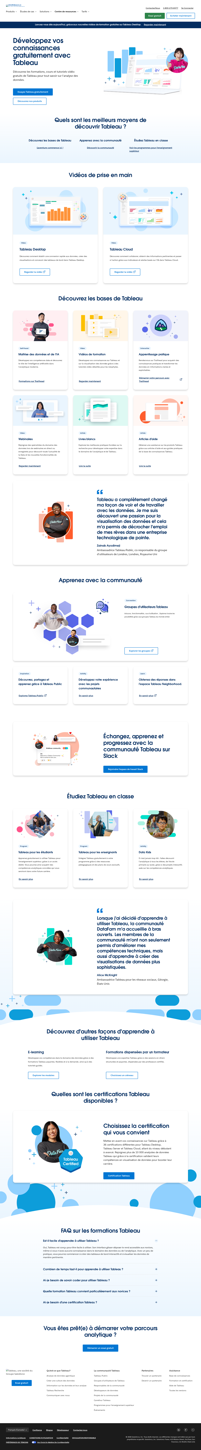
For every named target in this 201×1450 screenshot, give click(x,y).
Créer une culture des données (61, 1380)
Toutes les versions (177, 1390)
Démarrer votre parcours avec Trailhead (154, 380)
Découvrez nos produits (30, 101)
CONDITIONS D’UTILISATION (41, 1438)
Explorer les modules (43, 1075)
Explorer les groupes (139, 650)
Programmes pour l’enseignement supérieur (114, 1405)
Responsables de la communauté (109, 1385)
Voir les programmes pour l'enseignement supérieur (150, 149)
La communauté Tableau (107, 1370)
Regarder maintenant (155, 24)
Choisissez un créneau (122, 1075)
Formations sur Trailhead (31, 381)
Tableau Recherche (55, 1390)
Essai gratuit (154, 15)
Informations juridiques (16, 1438)
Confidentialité (63, 1438)
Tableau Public (100, 1376)
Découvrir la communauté (100, 147)
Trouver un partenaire (151, 1376)
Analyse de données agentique (61, 1376)
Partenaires (147, 1370)
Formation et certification (181, 1380)
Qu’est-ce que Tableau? (58, 1370)
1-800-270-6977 (170, 8)
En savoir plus (86, 695)
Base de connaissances (179, 1376)
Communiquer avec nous (58, 1395)
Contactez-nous (153, 8)
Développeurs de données (106, 1390)
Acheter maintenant (180, 15)
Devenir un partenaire (152, 1380)
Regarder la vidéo (33, 272)
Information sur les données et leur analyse (66, 1385)
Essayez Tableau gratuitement (33, 91)
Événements (99, 1410)
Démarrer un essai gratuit (100, 1348)
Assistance (174, 1370)
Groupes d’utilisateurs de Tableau (109, 1380)
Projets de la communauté (106, 1395)
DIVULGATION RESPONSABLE (84, 1438)
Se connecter (187, 8)
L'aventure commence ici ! (50, 147)
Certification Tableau (119, 1175)
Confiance (37, 1430)
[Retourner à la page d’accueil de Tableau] (16, 5)
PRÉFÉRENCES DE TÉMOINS (17, 1442)
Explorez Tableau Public (31, 695)
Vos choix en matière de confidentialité (53, 1442)
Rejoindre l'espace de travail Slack (125, 769)
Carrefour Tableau (102, 1400)
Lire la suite (85, 466)
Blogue (49, 1430)
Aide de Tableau (176, 1385)
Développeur (63, 1430)
